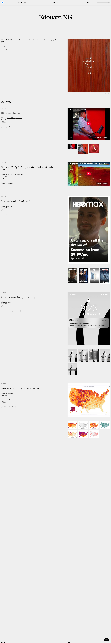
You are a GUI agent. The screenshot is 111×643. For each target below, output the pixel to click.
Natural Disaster (10, 183)
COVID (3, 407)
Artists (4, 33)
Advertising (4, 127)
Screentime (10, 215)
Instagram (6, 49)
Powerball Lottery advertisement (14, 118)
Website (5, 47)
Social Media (15, 215)
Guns (7, 311)
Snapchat (9, 206)
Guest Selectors (22, 2)
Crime (3, 311)
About (88, 2)
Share (4, 122)
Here (10, 400)
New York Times (11, 393)
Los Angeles (11, 311)
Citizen (9, 302)
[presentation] (105, 93)
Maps (7, 407)
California (9, 127)
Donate (106, 640)
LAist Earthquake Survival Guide (15, 175)
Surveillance (23, 311)
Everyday (55, 2)
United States (12, 407)
